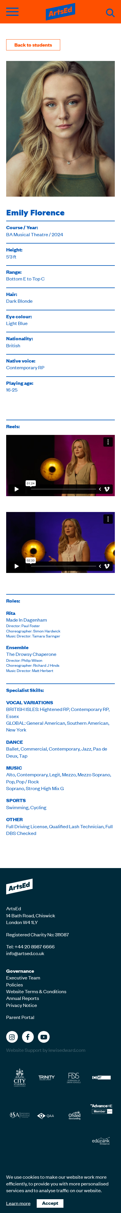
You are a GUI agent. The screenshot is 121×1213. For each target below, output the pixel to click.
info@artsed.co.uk (25, 953)
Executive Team (23, 977)
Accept (50, 1203)
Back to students (33, 44)
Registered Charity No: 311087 (37, 934)
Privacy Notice (21, 1005)
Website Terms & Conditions (36, 991)
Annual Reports (22, 998)
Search (110, 12)
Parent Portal (20, 1017)
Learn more (18, 1203)
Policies (14, 984)
